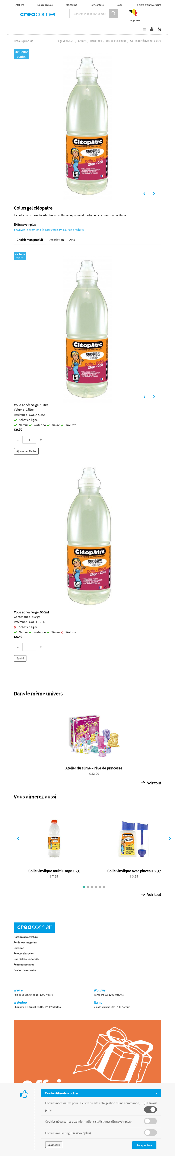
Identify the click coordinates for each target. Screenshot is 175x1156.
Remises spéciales (24, 964)
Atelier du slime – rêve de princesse (94, 768)
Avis (72, 240)
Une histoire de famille (26, 959)
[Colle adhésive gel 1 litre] (87, 56)
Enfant (82, 41)
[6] (104, 887)
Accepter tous (144, 1145)
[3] (92, 887)
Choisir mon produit (30, 240)
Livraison (19, 948)
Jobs (119, 5)
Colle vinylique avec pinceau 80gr (134, 870)
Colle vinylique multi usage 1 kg (53, 870)
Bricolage (96, 41)
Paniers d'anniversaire (148, 5)
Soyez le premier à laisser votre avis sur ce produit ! (50, 230)
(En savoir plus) (121, 1121)
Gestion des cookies (25, 970)
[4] (96, 887)
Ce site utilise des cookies (61, 1093)
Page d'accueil (65, 41)
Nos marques (44, 5)
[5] (100, 887)
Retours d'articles (24, 953)
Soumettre (54, 1145)
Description (56, 240)
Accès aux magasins (25, 942)
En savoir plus (26, 224)
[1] (84, 887)
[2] (88, 887)
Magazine (71, 5)
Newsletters (97, 5)
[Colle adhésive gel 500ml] (87, 466)
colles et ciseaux (116, 41)
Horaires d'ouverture (26, 937)
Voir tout (153, 782)
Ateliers (20, 5)
